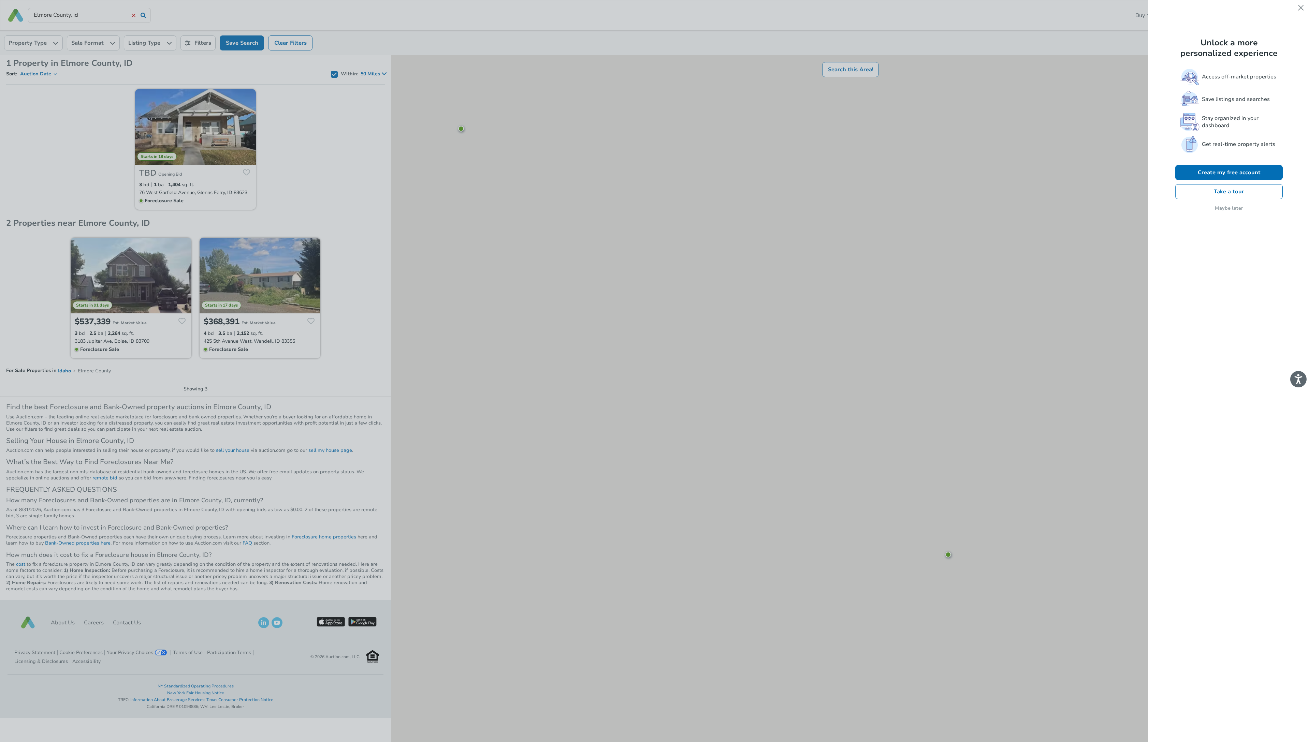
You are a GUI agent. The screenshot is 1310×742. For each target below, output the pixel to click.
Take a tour (1229, 191)
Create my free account (1229, 172)
